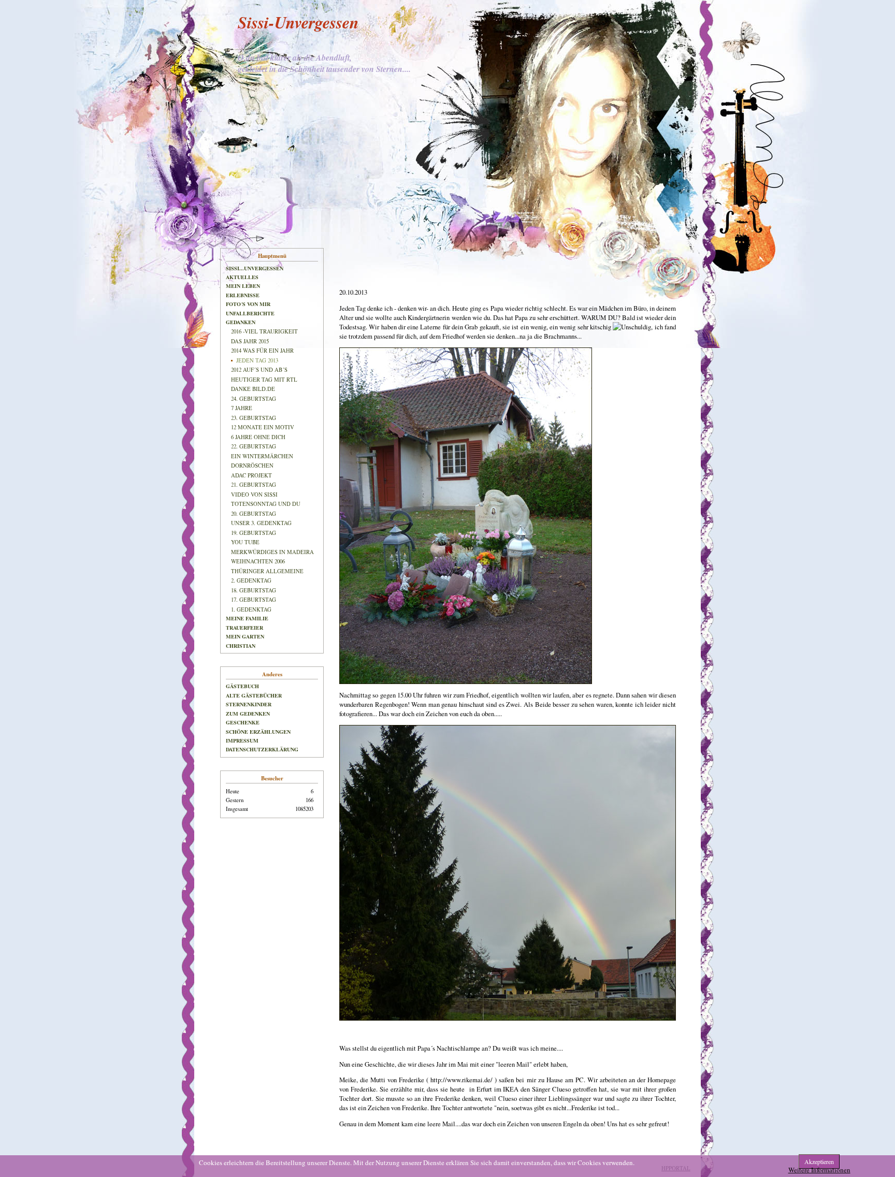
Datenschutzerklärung (262, 749)
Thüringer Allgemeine (267, 571)
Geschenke (242, 722)
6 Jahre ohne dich (258, 437)
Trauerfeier (244, 627)
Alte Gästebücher (254, 695)
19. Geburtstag (253, 532)
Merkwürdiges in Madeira (272, 552)
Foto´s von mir (248, 304)
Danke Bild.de (253, 389)
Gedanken (240, 322)
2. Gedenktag (251, 580)
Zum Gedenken (248, 713)
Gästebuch (242, 686)
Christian (240, 645)
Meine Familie (247, 618)
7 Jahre (241, 408)
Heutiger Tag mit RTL (264, 379)
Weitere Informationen (819, 1169)
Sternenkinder (248, 704)
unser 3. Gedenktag (261, 523)
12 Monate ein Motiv (262, 427)
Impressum (242, 740)
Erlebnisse (242, 295)
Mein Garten (245, 636)
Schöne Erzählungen (258, 731)
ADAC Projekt (251, 475)
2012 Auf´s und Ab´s (259, 369)
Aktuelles (242, 277)
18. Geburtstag (253, 590)
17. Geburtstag (253, 599)
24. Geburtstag (253, 398)
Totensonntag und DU (265, 503)
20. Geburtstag (253, 513)
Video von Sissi (254, 494)
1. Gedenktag (251, 609)
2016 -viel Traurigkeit (264, 331)
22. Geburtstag (253, 446)
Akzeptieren (819, 1161)
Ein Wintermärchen (262, 456)
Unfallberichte (250, 313)
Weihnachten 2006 (258, 561)
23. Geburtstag (253, 418)
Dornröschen (252, 465)
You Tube (245, 542)
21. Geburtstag (253, 484)
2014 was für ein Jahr (262, 350)
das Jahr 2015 (250, 341)
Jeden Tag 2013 (257, 360)
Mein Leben (243, 285)
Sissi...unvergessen (254, 268)
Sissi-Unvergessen (298, 22)
